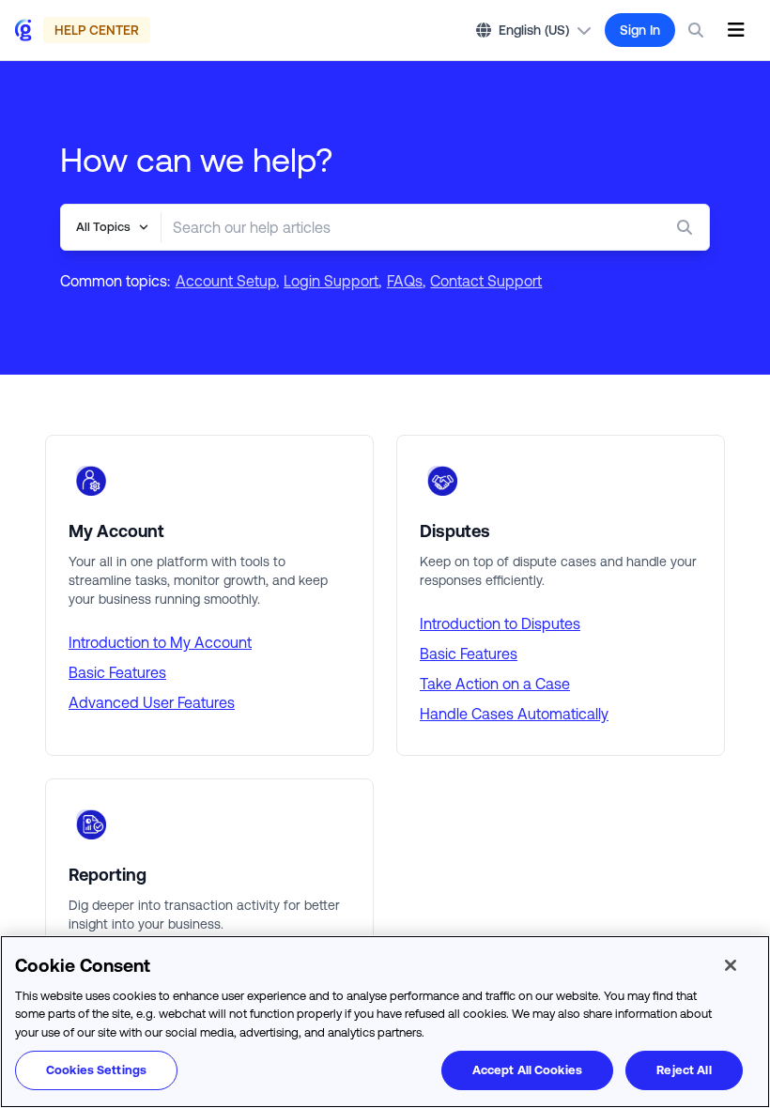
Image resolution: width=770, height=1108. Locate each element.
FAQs (405, 280)
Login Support (331, 280)
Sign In (640, 30)
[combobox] (398, 227)
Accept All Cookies (527, 1070)
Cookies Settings (96, 1070)
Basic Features (117, 672)
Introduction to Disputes (500, 623)
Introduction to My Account (160, 642)
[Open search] (696, 30)
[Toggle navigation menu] (735, 30)
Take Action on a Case (495, 683)
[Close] (731, 965)
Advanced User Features (152, 702)
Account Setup (226, 280)
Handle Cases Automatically (514, 713)
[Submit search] (688, 227)
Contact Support (486, 280)
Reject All (683, 1070)
